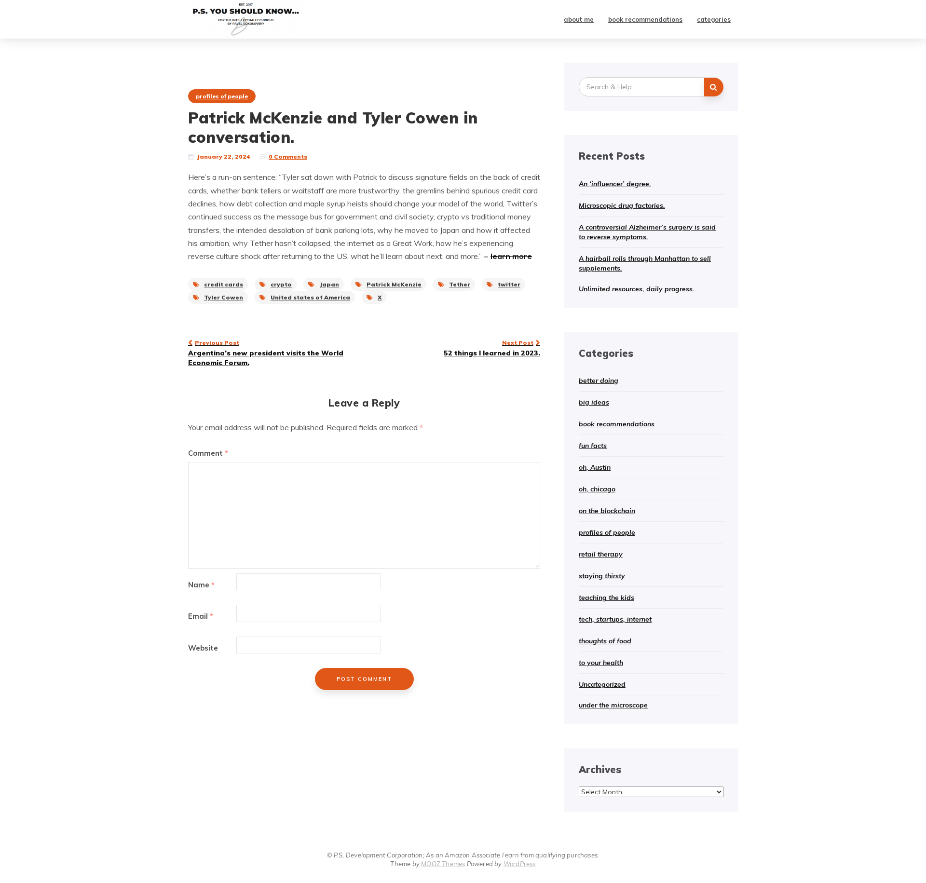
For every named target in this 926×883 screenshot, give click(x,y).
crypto (281, 284)
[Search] (713, 87)
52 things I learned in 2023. (492, 348)
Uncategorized (602, 684)
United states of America (310, 297)
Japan (329, 284)
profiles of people (222, 96)
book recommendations (645, 19)
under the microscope (613, 705)
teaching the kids (606, 597)
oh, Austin (595, 467)
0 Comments (288, 156)
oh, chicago (597, 489)
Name (201, 584)
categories (714, 19)
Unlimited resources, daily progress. (636, 289)
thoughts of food (605, 641)
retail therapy (601, 554)
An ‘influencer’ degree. (615, 183)
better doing (598, 380)
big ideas (594, 402)
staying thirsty (602, 575)
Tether (459, 284)
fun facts (593, 445)
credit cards (223, 284)
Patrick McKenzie (394, 284)
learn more (511, 256)
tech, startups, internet (615, 619)
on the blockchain (607, 510)
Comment (208, 453)
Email (200, 616)
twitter (509, 284)
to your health (601, 662)
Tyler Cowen (223, 297)
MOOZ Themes (443, 864)
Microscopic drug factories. (622, 205)
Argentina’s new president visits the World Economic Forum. (265, 353)
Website (203, 647)
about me (579, 19)
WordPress (520, 864)
